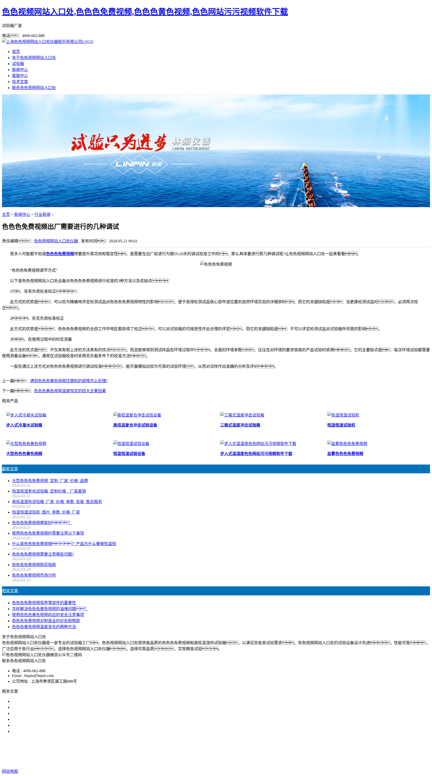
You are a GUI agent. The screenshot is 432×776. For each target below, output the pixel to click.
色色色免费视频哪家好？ (40, 701)
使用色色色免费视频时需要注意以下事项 (48, 533)
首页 (16, 52)
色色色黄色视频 (216, 751)
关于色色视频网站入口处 (34, 58)
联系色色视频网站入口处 (34, 88)
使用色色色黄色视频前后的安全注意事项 (48, 615)
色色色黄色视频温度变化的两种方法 (44, 627)
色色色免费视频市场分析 (34, 575)
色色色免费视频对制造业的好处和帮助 (46, 621)
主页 (6, 214)
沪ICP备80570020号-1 (304, 761)
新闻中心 (20, 70)
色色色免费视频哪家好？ (42, 523)
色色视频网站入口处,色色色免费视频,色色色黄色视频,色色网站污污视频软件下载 (145, 11)
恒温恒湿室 (267, 751)
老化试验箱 (244, 751)
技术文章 (20, 82)
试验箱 (18, 64)
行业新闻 (42, 214)
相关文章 (10, 591)
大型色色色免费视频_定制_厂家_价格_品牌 (50, 481)
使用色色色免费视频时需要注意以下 (44, 713)
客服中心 (20, 76)
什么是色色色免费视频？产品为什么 (52, 707)
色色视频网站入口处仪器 (56, 241)
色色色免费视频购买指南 (34, 565)
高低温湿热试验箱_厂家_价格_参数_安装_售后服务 (57, 502)
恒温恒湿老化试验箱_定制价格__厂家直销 (49, 491)
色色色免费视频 (60, 254)
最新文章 (10, 469)
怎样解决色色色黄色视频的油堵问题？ (50, 609)
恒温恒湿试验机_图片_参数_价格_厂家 (46, 512)
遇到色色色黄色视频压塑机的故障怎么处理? (69, 381)
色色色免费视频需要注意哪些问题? (43, 554)
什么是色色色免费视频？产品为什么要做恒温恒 (64, 544)
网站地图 (248, 761)
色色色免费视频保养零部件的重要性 (44, 603)
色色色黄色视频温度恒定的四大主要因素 (70, 391)
